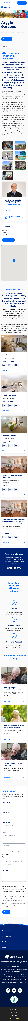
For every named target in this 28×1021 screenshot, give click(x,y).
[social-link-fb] (8, 990)
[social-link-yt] (14, 990)
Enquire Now (23, 2)
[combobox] (4, 826)
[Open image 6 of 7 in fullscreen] (20, 165)
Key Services (6, 936)
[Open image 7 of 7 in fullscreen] (7, 175)
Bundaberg (5, 46)
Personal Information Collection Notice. (11, 893)
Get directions (8, 240)
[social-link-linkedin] (20, 990)
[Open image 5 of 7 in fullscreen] (7, 165)
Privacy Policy (14, 1012)
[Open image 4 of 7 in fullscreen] (20, 155)
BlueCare (5, 942)
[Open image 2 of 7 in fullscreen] (20, 145)
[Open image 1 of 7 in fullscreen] (7, 145)
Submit (6, 912)
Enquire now (6, 39)
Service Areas (6, 931)
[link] (14, 354)
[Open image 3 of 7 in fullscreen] (7, 155)
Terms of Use (14, 1015)
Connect (5, 947)
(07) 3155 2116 (7, 3)
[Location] (14, 261)
